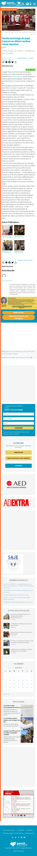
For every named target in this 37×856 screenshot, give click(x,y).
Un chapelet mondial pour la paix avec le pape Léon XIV (21, 624)
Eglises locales (6, 9)
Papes (14, 9)
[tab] (11, 793)
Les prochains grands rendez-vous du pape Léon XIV (11, 720)
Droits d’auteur (19, 833)
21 (27, 684)
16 (5, 684)
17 (10, 684)
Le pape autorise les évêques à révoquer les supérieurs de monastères (21, 650)
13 (22, 680)
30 (5, 690)
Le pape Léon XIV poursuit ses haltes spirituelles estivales (11, 732)
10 (10, 680)
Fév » (8, 694)
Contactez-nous (29, 833)
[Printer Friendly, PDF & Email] (30, 70)
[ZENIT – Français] (10, 3)
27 (22, 687)
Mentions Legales (8, 833)
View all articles (7, 281)
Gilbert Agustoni (17, 76)
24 (10, 687)
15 (31, 680)
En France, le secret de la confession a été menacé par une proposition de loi (21, 641)
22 (31, 684)
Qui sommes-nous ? (9, 830)
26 (18, 687)
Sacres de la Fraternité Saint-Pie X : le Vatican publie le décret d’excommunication (20, 616)
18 (14, 684)
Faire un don (18, 313)
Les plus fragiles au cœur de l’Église (13, 595)
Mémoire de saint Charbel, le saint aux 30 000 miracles (21, 633)
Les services (29, 830)
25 (14, 687)
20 (22, 684)
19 (18, 684)
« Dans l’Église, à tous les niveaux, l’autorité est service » (18, 590)
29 (31, 687)
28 (27, 687)
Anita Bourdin (22, 58)
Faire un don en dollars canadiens (18, 317)
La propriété (20, 830)
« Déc (4, 694)
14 (27, 680)
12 (18, 680)
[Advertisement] (18, 337)
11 (14, 680)
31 (10, 690)
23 (5, 687)
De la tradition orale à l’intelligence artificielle (15, 602)
